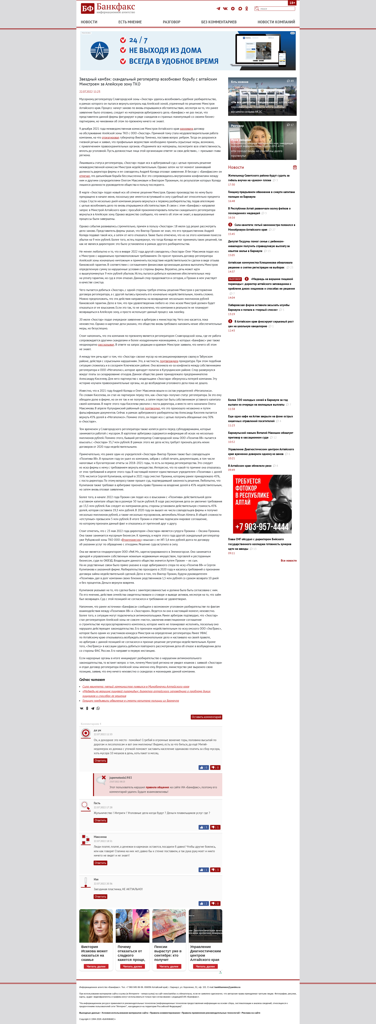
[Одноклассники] (246, 8)
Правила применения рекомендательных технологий (211, 1013)
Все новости (289, 560)
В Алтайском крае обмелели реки (249, 466)
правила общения (157, 787)
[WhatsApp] (98, 708)
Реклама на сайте (251, 1013)
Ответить (100, 760)
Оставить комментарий (206, 717)
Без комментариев (219, 22)
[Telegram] (218, 8)
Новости (89, 22)
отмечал (84, 176)
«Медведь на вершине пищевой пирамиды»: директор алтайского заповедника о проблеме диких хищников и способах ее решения (261, 283)
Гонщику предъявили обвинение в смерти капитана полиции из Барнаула (130, 700)
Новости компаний (276, 22)
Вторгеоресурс (131, 540)
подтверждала (169, 361)
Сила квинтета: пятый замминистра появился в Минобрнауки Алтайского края (135, 686)
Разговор (171, 22)
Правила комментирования (165, 1013)
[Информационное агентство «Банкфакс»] (113, 8)
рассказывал (106, 344)
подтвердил (152, 408)
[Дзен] (233, 8)
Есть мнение (130, 22)
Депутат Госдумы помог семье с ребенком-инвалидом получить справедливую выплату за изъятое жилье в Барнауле (259, 246)
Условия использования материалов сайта (125, 1013)
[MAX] (241, 8)
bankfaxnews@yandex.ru (227, 987)
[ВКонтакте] (226, 8)
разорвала (186, 128)
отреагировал (110, 137)
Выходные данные (89, 1013)
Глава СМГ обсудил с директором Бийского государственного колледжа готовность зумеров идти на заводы (259, 544)
